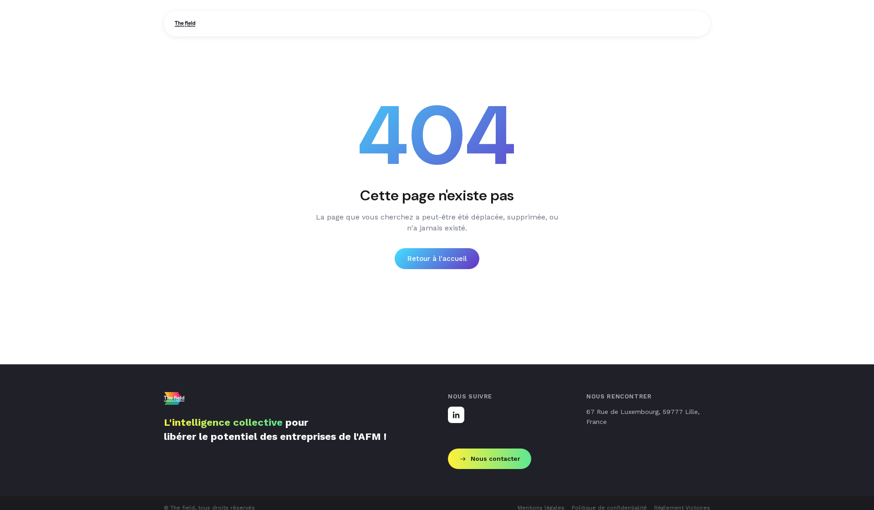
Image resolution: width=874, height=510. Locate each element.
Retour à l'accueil (437, 259)
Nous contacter (495, 458)
